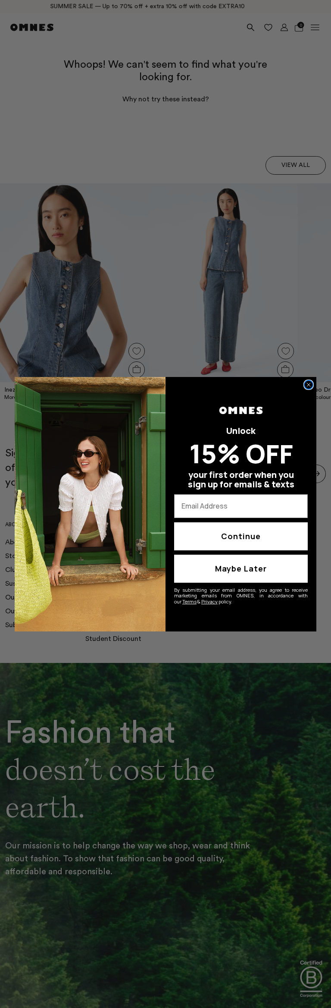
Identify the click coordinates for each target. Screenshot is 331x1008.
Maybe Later (241, 568)
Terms (189, 601)
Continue (241, 536)
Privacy (209, 601)
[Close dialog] (308, 384)
